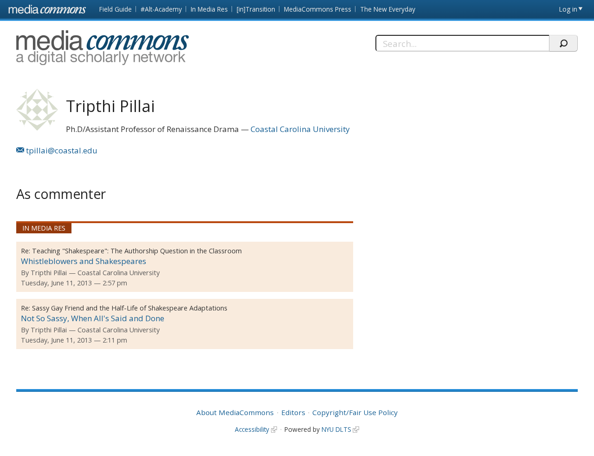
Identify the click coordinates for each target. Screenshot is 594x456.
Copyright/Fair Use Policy (355, 412)
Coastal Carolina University (300, 129)
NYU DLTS (336, 429)
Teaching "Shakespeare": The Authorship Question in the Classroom (137, 250)
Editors (293, 412)
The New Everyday (387, 9)
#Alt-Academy (161, 9)
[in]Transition (256, 9)
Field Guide (115, 9)
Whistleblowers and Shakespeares (83, 261)
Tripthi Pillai (49, 272)
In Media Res (209, 9)
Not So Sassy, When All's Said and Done (92, 318)
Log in (568, 9)
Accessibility (252, 429)
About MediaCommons (235, 412)
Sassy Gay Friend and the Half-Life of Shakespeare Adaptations (129, 308)
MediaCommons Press (317, 9)
